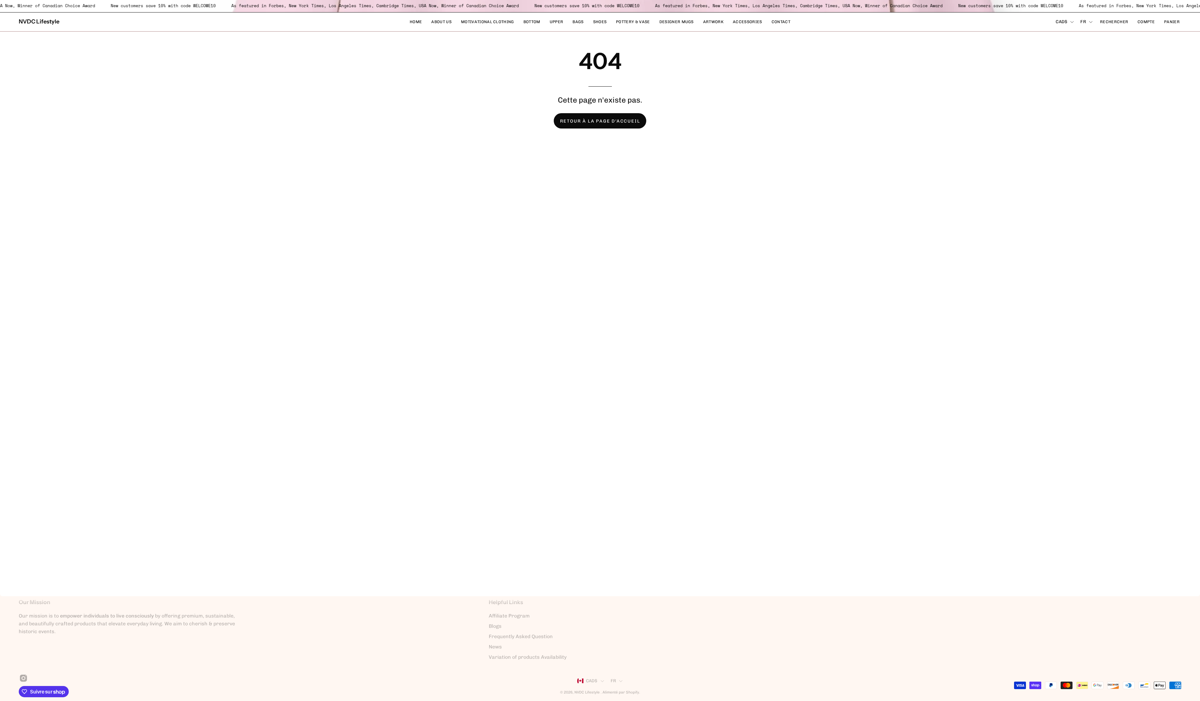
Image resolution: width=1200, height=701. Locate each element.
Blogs (495, 626)
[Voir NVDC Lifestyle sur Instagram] (22, 678)
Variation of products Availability (528, 657)
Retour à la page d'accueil (600, 121)
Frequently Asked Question (521, 636)
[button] (1114, 22)
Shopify (632, 692)
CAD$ (1061, 21)
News (495, 647)
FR (1083, 21)
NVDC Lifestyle (39, 21)
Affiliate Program (509, 616)
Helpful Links (506, 602)
